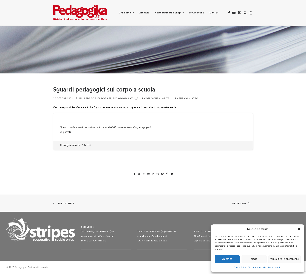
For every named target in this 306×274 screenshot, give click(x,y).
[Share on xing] (167, 174)
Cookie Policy (240, 267)
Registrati (65, 132)
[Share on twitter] (139, 174)
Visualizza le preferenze (284, 259)
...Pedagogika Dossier (97, 98)
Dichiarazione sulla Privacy (260, 267)
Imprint (278, 267)
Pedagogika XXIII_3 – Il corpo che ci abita (141, 98)
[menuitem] (126, 12)
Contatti (214, 12)
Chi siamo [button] (125, 12)
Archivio (144, 12)
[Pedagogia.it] (80, 13)
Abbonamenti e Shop (168, 12)
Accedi (87, 145)
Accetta (227, 259)
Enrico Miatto (188, 98)
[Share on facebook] (134, 174)
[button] (299, 229)
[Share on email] (171, 174)
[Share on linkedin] (153, 174)
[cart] (250, 12)
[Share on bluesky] (162, 174)
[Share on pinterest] (148, 174)
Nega (254, 259)
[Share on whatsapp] (157, 174)
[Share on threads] (144, 174)
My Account (196, 12)
